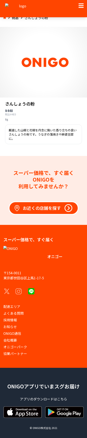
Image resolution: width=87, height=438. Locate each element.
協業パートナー (15, 353)
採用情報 (10, 319)
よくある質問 (13, 313)
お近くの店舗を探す (42, 208)
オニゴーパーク (15, 346)
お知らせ (10, 326)
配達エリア (11, 306)
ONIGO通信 (12, 333)
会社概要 (10, 340)
